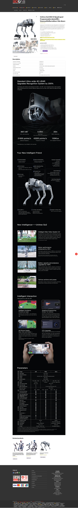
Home (33, 470)
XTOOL (15, 504)
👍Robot (54, 7)
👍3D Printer (28, 7)
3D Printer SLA (58, 502)
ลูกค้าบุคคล (29, 507)
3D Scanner (34, 474)
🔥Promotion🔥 (15, 7)
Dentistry (62, 505)
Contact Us (25, 10)
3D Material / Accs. (35, 477)
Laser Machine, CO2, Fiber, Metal (37, 476)
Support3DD (56, 505)
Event (33, 507)
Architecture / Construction (23, 505)
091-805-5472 (57, 487)
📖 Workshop (59, 7)
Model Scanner (62, 503)
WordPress (42, 501)
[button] (36, 16)
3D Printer (33, 472)
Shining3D (26, 504)
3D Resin (43, 503)
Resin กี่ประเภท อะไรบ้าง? (49, 503)
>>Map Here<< (57, 494)
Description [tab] (15, 56)
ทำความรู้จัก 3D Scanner (17, 503)
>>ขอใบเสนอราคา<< (54, 506)
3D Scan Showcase (41, 505)
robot (44, 53)
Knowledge (36, 506)
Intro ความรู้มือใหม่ (62, 505)
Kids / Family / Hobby (32, 505)
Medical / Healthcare (56, 505)
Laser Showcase (51, 505)
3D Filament (29, 503)
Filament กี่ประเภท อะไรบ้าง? (37, 503)
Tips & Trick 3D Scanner (25, 503)
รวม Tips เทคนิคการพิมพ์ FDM (50, 502)
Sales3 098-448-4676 (57, 484)
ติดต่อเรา (20, 507)
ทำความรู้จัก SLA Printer (17, 503)
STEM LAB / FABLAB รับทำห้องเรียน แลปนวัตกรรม (21, 505)
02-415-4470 (57, 491)
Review (46, 505)
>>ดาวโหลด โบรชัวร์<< (61, 506)
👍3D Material (34, 7)
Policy (33, 487)
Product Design (31, 505)
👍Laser (46, 7)
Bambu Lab (57, 503)
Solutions (16, 10)
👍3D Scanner (40, 7)
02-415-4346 (57, 490)
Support (33, 481)
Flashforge (21, 504)
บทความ (20, 10)
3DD (18, 504)
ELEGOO (62, 503)
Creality (30, 504)
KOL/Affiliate (57, 504)
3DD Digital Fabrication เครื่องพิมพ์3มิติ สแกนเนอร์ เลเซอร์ (23, 501)
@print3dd (59, 492)
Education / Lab (49, 505)
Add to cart (45, 50)
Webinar (19, 506)
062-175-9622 (58, 483)
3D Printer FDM (34, 502)
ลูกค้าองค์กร (24, 507)
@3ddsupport (60, 493)
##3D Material (34, 479)
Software (37, 504)
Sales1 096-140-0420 (57, 482)
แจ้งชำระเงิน (15, 507)
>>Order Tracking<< (47, 506)
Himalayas (33, 501)
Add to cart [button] (15, 458)
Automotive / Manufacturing (41, 505)
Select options (43, 457)
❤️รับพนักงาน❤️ (22, 7)
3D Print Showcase (30, 506)
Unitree (46, 53)
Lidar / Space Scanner (34, 503)
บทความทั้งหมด (24, 506)
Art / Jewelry (16, 505)
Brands (50, 7)
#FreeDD (15, 506)
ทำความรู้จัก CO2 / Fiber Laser (46, 503)
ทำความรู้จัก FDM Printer (41, 502)
